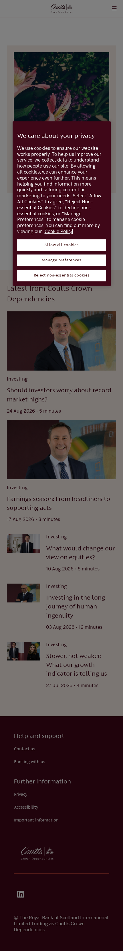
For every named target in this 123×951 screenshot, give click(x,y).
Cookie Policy (59, 231)
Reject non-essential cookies (62, 275)
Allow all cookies (61, 245)
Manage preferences (61, 260)
